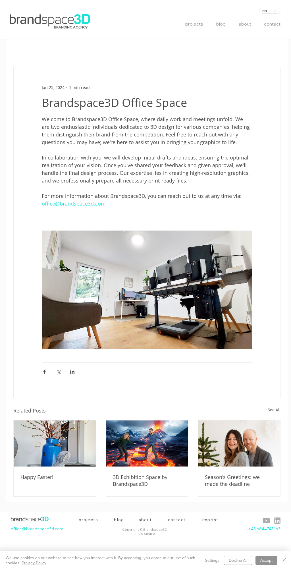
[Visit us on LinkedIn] (266, 520)
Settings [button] (212, 560)
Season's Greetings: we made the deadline (232, 480)
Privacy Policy (34, 563)
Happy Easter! (36, 477)
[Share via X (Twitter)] (58, 371)
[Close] (284, 560)
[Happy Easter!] (55, 443)
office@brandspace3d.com (37, 528)
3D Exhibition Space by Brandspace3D (140, 480)
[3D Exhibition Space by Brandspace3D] (147, 443)
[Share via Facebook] (44, 371)
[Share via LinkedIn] (72, 371)
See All (274, 410)
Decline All (238, 560)
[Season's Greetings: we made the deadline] (239, 443)
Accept (266, 560)
